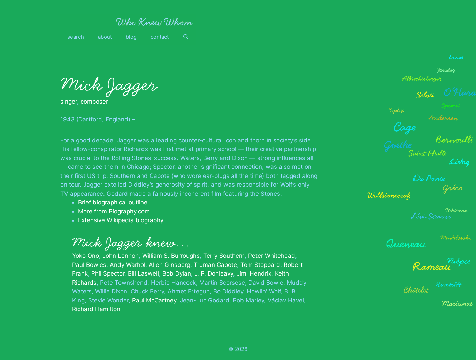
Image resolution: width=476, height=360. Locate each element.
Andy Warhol (127, 264)
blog (131, 36)
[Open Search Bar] (186, 37)
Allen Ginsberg (169, 264)
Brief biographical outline (112, 202)
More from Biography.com (114, 211)
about (105, 36)
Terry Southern (224, 255)
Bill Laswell (143, 273)
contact (160, 36)
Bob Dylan (176, 273)
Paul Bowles (89, 264)
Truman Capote (215, 264)
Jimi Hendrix (254, 273)
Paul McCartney (154, 300)
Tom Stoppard (260, 264)
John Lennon (120, 255)
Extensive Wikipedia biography (120, 220)
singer (68, 101)
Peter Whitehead (271, 255)
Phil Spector (107, 273)
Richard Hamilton (96, 309)
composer (94, 101)
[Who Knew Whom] (154, 21)
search (75, 36)
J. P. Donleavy (213, 273)
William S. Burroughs (171, 255)
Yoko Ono (85, 255)
